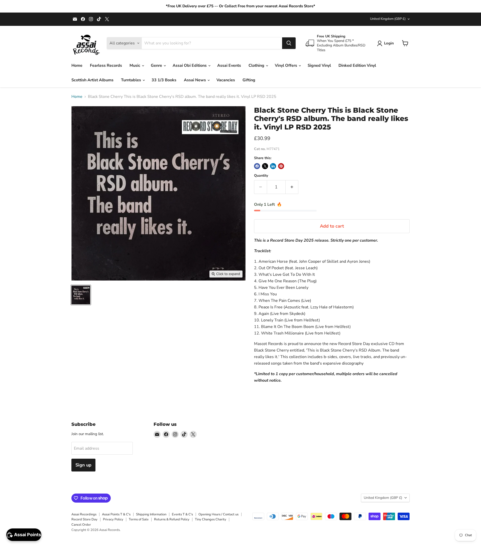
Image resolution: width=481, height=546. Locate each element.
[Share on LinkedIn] (273, 166)
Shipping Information (151, 514)
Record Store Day (84, 519)
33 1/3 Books (164, 80)
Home (76, 65)
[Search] (289, 43)
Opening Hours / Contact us (218, 514)
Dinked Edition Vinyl (357, 65)
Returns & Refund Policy (171, 519)
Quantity (261, 176)
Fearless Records (106, 65)
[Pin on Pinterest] (281, 166)
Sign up (83, 465)
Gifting (249, 80)
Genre (157, 65)
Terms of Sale (139, 519)
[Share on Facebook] (257, 166)
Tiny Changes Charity (210, 519)
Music (135, 65)
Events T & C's (182, 514)
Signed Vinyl (319, 65)
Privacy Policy (113, 519)
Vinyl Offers (286, 65)
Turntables (131, 80)
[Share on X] (265, 166)
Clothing (257, 65)
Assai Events (229, 65)
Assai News (195, 80)
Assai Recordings (83, 514)
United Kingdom (388, 19)
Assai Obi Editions (190, 65)
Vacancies (225, 80)
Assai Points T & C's (116, 514)
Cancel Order (81, 524)
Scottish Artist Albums (92, 80)
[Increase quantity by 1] (292, 187)
